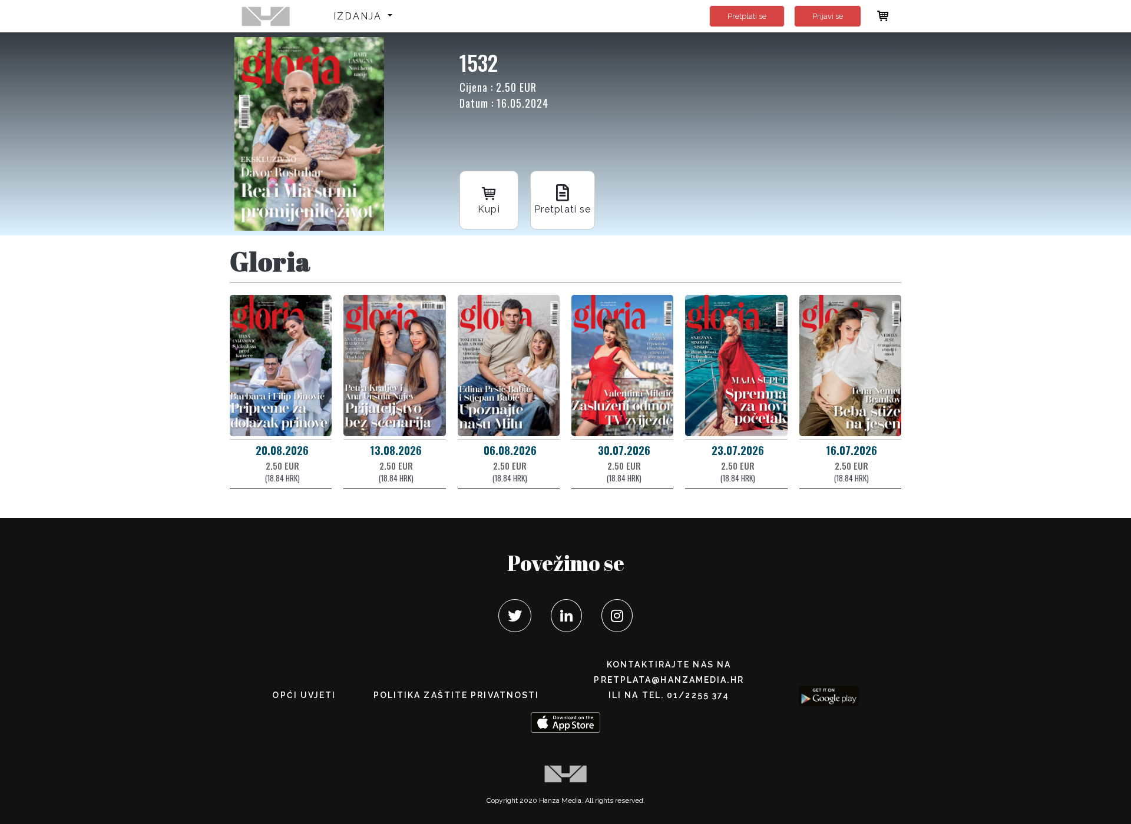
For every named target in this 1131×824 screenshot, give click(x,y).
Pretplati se (746, 16)
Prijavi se (827, 16)
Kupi (489, 209)
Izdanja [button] (359, 16)
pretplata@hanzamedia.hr (668, 680)
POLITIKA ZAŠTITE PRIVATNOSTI (456, 695)
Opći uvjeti (304, 695)
